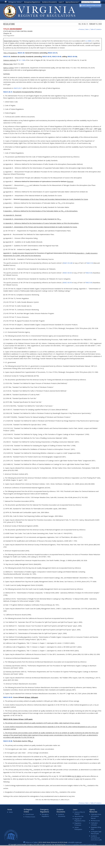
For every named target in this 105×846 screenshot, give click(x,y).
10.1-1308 (21, 60)
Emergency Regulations (32, 2)
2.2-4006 (88, 41)
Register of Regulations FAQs (80, 820)
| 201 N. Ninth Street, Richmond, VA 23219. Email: (53, 842)
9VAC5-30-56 (72, 56)
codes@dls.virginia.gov (75, 842)
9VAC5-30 (6, 56)
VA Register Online (14, 2)
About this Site (79, 816)
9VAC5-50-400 (68, 263)
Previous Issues (30, 817)
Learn (61, 2)
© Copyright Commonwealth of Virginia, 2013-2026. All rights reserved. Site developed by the (52, 844)
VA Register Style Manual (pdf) (96, 832)
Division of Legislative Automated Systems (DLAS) (81, 844)
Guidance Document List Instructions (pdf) (96, 838)
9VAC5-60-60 (67, 273)
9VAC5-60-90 (67, 283)
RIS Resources (95, 821)
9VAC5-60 (89, 273)
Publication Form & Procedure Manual (96, 816)
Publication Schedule (94, 824)
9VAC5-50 (89, 263)
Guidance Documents (49, 2)
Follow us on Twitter (31, 842)
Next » (87, 29)
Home (11, 812)
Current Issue (29, 814)
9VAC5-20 (20, 53)
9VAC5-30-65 (56, 56)
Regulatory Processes (78, 824)
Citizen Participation (78, 828)
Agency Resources (72, 2)
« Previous (81, 29)
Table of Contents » (96, 29)
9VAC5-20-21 (52, 53)
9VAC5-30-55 (46, 56)
